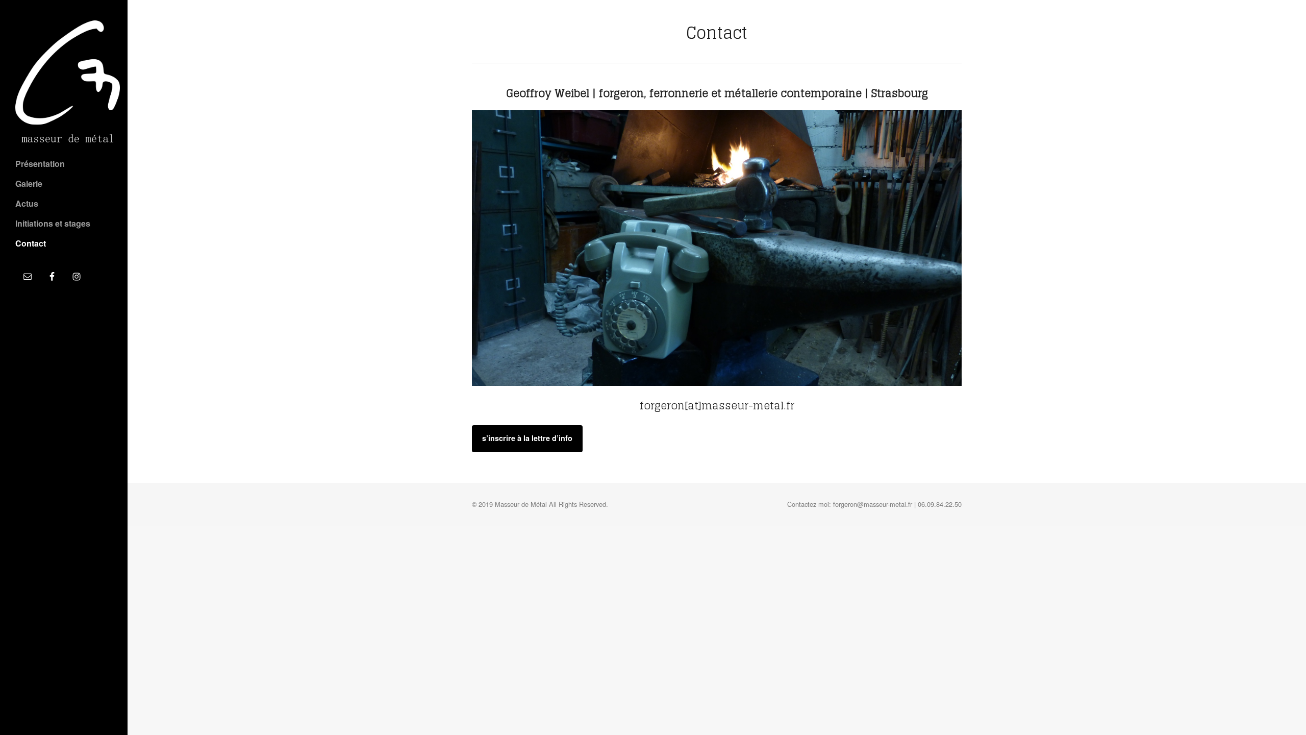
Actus (26, 203)
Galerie (28, 183)
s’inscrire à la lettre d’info (527, 438)
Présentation (40, 163)
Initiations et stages (52, 223)
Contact (30, 243)
